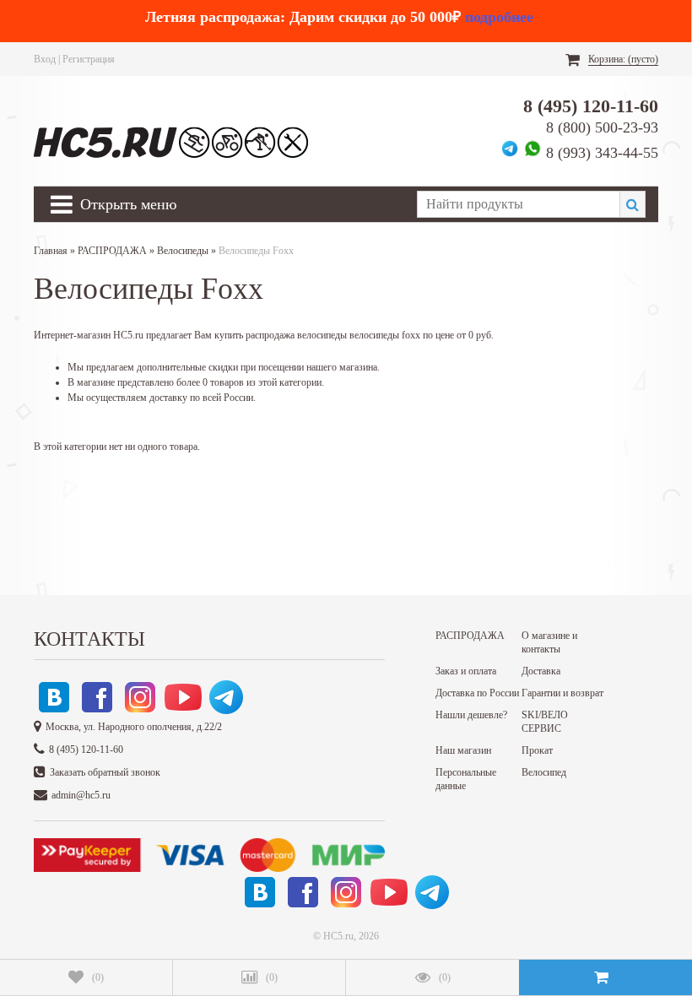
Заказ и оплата (465, 671)
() (98, 977)
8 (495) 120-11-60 (590, 105)
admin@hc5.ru (81, 795)
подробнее (499, 16)
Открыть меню (128, 204)
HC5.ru (338, 936)
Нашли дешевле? (471, 715)
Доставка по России (477, 693)
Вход (45, 59)
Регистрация (88, 59)
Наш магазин (463, 750)
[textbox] (518, 204)
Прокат (537, 750)
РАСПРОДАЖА (112, 251)
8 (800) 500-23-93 (602, 127)
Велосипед (544, 772)
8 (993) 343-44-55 (602, 152)
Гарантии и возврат (562, 693)
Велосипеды (182, 251)
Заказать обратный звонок (105, 772)
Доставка (541, 671)
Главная (51, 251)
